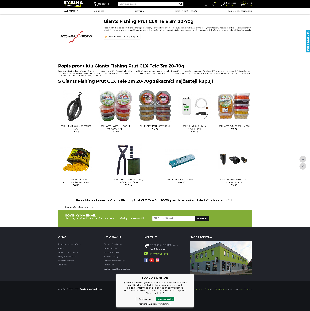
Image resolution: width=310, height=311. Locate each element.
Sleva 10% (62, 265)
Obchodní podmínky (113, 244)
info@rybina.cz (159, 253)
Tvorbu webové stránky (199, 289)
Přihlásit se (231, 3)
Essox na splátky (111, 256)
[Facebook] (146, 260)
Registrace (231, 5)
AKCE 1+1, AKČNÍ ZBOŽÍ (186, 11)
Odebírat (202, 218)
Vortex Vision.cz (245, 289)
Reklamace (109, 265)
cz (206, 2)
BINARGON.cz (221, 289)
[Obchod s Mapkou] (221, 258)
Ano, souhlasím (165, 299)
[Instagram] (157, 260)
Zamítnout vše (145, 299)
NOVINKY (139, 11)
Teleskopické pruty (131, 37)
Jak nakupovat (110, 248)
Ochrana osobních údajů (114, 261)
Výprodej (99, 11)
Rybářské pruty (114, 37)
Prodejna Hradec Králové (69, 244)
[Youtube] (151, 260)
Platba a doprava (111, 252)
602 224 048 (103, 4)
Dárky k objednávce (67, 256)
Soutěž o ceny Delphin (68, 252)
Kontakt (61, 248)
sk (206, 5)
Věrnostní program (66, 261)
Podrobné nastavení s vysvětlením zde (155, 304)
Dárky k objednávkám (240, 11)
